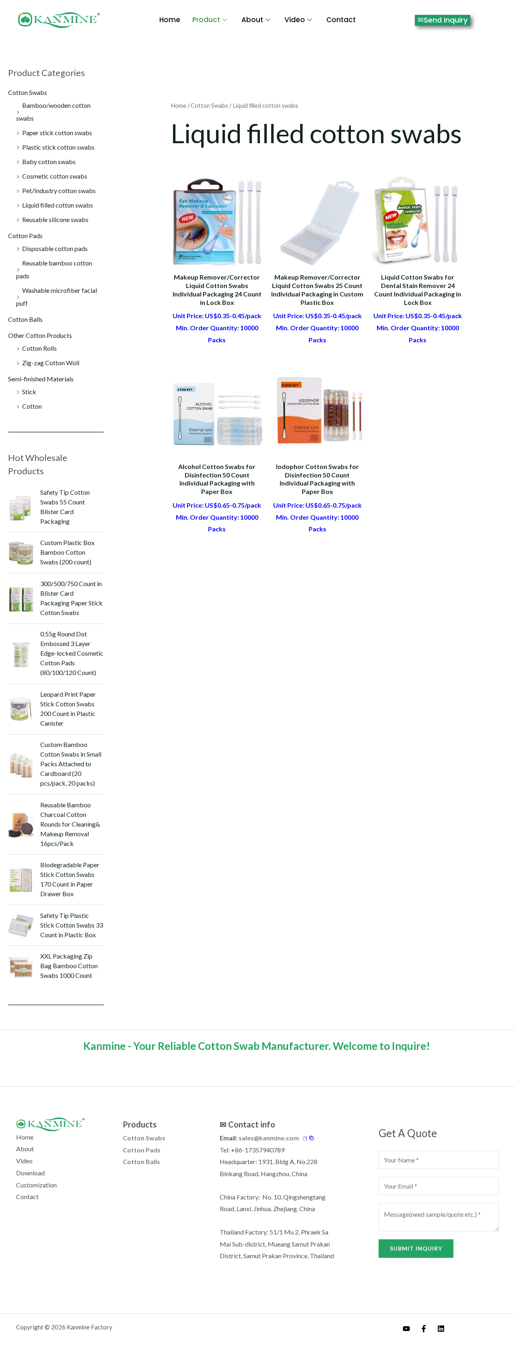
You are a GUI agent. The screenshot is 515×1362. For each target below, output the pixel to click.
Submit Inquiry (416, 1248)
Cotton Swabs (27, 92)
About (252, 20)
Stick (29, 391)
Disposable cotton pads (55, 248)
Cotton (32, 406)
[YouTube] (406, 1328)
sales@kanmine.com (269, 1138)
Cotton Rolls (39, 348)
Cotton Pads (25, 235)
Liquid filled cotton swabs (57, 205)
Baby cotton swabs (49, 161)
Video (294, 20)
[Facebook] (423, 1328)
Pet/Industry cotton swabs (59, 190)
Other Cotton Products (40, 335)
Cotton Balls (25, 319)
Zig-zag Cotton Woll (50, 362)
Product (206, 20)
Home (169, 20)
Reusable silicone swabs (55, 219)
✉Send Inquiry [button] (443, 20)
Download (30, 1173)
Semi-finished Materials (41, 379)
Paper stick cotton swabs (57, 132)
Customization (36, 1185)
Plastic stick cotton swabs (58, 147)
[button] (308, 1138)
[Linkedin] (441, 1328)
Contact (341, 20)
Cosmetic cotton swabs (54, 176)
